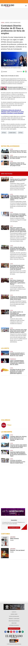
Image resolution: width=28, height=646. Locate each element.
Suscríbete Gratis (14, 527)
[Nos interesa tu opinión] (14, 607)
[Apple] (20, 632)
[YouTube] (11, 632)
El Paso (4, 132)
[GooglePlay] (23, 632)
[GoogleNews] (17, 632)
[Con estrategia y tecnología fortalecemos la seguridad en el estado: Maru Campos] (5, 218)
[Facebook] (5, 632)
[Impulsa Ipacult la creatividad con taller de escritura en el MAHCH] (5, 184)
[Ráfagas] (3, 425)
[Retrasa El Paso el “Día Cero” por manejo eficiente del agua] (5, 151)
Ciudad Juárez (12, 132)
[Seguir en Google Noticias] (26, 71)
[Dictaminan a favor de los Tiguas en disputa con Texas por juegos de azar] (5, 163)
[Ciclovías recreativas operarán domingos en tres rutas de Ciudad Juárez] (5, 461)
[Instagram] (14, 632)
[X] (8, 632)
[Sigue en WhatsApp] (24, 71)
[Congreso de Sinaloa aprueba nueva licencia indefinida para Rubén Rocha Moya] (5, 301)
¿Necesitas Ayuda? (14, 628)
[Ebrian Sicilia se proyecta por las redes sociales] (5, 157)
